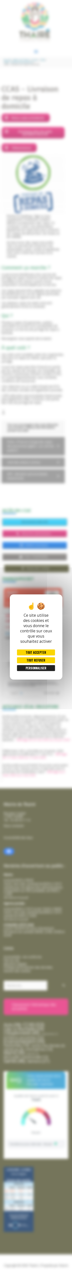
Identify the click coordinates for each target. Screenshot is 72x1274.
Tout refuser (36, 660)
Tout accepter (36, 652)
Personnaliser (36, 668)
